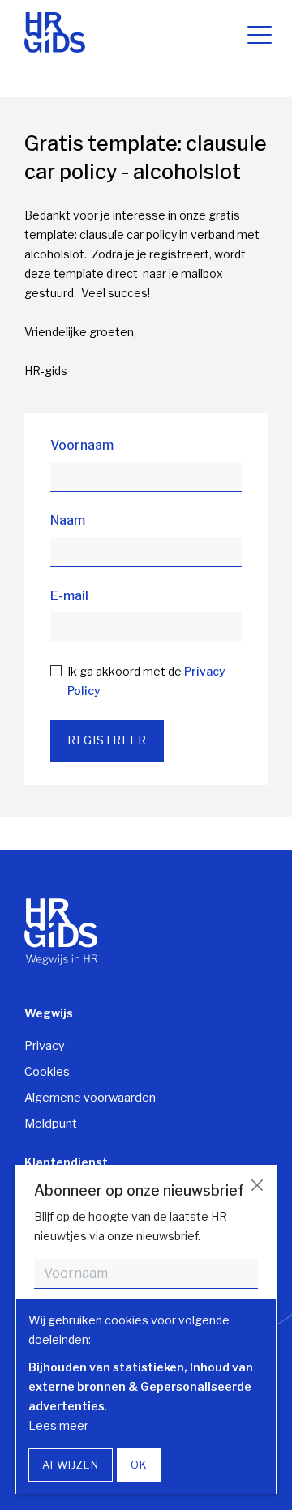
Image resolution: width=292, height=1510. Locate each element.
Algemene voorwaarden (90, 1097)
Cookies (47, 1071)
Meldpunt (50, 1123)
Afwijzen (70, 1465)
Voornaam (82, 445)
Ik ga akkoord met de (146, 680)
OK (139, 1465)
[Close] (256, 1185)
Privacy (44, 1046)
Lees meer (58, 1425)
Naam (67, 520)
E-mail (69, 596)
